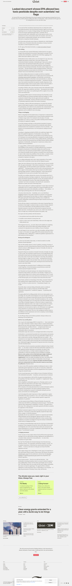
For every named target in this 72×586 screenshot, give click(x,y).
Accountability (5, 567)
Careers (25, 567)
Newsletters (45, 563)
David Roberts (20, 514)
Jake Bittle (25, 526)
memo (21, 145)
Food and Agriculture (6, 569)
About (24, 563)
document (22, 94)
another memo (23, 166)
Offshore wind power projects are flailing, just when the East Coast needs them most (63, 529)
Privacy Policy (8, 583)
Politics (24, 514)
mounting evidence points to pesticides (27, 77)
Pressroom (25, 569)
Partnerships (25, 568)
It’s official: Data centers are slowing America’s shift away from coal (28, 523)
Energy (4, 563)
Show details (18, 584)
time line (27, 132)
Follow (62, 1)
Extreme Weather (5, 568)
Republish (45, 568)
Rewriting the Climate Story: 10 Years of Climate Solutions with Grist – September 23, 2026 (62, 535)
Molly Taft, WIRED (5, 538)
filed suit (33, 248)
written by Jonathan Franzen (44, 47)
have (19, 469)
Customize (50, 582)
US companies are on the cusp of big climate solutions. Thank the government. (62, 523)
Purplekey (20, 194)
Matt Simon (25, 531)
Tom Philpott (4, 25)
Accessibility (45, 569)
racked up (47, 54)
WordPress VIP (10, 582)
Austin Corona (59, 532)
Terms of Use (4, 583)
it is (26, 249)
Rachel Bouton (39, 532)
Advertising (45, 567)
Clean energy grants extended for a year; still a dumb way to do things (34, 510)
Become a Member (46, 566)
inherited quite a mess (23, 453)
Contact (25, 566)
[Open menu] (68, 1)
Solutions (4, 566)
